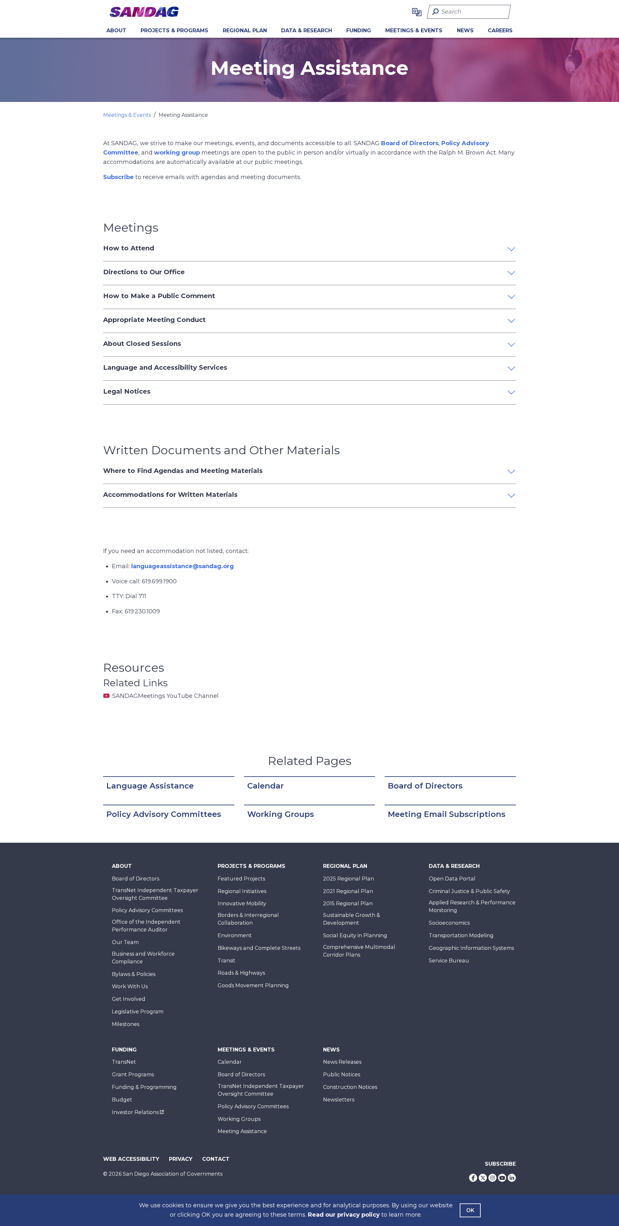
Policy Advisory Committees (163, 814)
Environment (235, 935)
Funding (358, 30)
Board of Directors (409, 143)
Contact (216, 1159)
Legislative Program (137, 1012)
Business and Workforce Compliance (143, 958)
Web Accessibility (131, 1159)
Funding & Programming (144, 1087)
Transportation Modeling (461, 935)
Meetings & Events (413, 30)
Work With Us (130, 986)
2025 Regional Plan (348, 879)
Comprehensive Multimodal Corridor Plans (359, 951)
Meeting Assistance (242, 1131)
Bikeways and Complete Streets (259, 948)
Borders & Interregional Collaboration (248, 919)
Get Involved (128, 999)
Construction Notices (350, 1087)
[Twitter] (483, 1178)
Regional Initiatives (242, 891)
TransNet (124, 1062)
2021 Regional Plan (348, 891)
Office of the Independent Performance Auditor (146, 926)
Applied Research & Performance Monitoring (472, 906)
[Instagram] (492, 1178)
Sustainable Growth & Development (351, 919)
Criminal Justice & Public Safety (469, 891)
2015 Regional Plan (348, 903)
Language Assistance (150, 785)
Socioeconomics (449, 923)
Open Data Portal (452, 879)
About (116, 30)
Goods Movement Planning (253, 985)
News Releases (342, 1062)
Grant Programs (133, 1074)
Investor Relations (135, 1112)
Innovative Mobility (242, 903)
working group (177, 152)
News (465, 30)
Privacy (180, 1159)
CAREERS (500, 30)
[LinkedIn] (512, 1178)
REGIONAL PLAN (245, 30)
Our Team (125, 942)
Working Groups (280, 814)
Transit (226, 961)
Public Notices (341, 1074)
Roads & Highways (241, 973)
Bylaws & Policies (133, 974)
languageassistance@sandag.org (182, 566)
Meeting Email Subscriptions (447, 814)
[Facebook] (473, 1178)
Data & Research (306, 30)
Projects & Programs (174, 30)
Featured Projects (241, 879)
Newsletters (338, 1100)
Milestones (125, 1024)
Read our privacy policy (344, 1214)
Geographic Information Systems (471, 948)
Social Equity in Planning (355, 935)
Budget (122, 1100)
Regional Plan (345, 866)
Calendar (265, 785)
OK (470, 1210)
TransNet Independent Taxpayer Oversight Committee (155, 894)
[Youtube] (502, 1178)
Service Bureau (449, 961)
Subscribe (118, 177)
